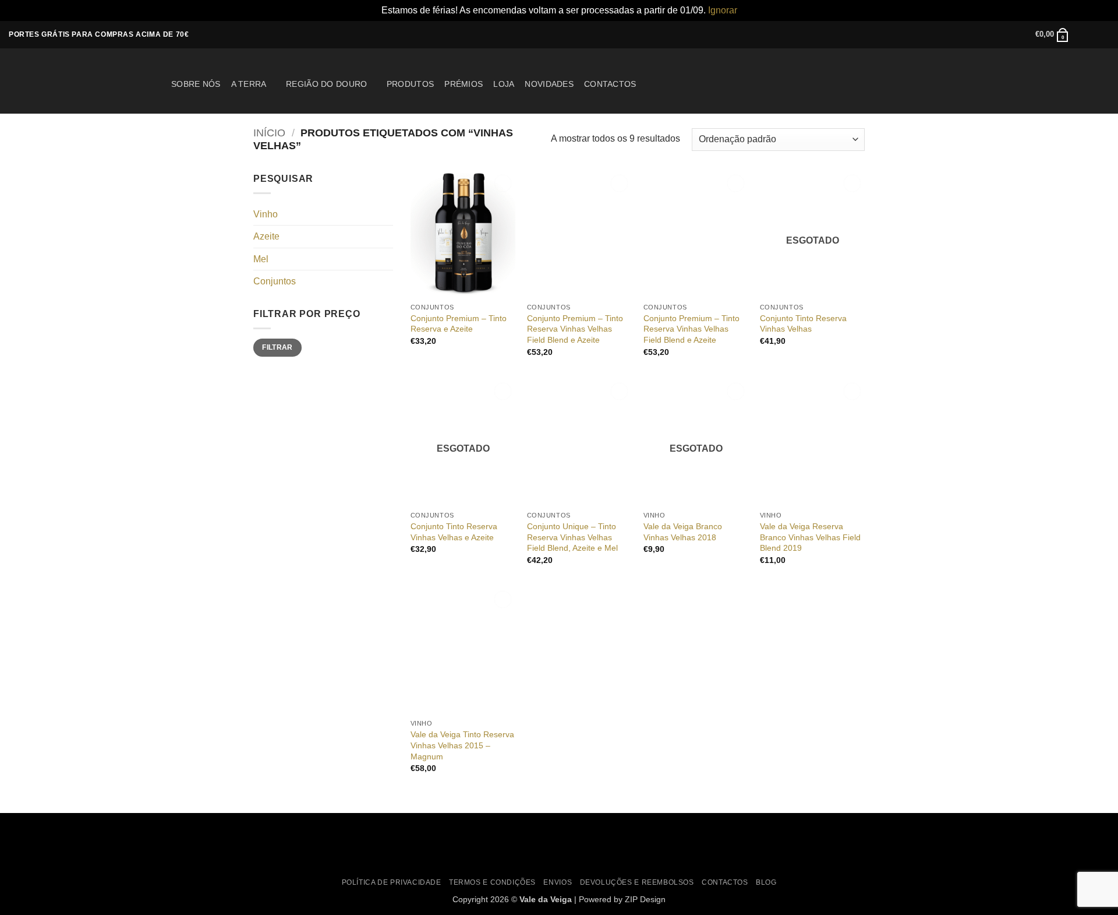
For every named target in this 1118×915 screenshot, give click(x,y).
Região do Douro (326, 84)
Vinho (265, 214)
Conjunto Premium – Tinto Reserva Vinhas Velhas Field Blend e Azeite (575, 329)
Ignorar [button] (722, 10)
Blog (766, 882)
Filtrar (277, 347)
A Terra (249, 84)
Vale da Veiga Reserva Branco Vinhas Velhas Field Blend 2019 (810, 537)
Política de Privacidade (391, 882)
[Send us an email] (1103, 34)
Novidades (549, 84)
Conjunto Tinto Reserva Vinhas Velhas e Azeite (454, 532)
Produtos (410, 84)
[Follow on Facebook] (1081, 34)
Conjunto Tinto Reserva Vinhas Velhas (803, 324)
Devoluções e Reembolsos (637, 882)
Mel (260, 259)
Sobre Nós (196, 84)
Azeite (266, 236)
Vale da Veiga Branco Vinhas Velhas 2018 (682, 532)
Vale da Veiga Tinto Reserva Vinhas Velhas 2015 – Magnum (462, 745)
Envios (557, 882)
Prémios (463, 84)
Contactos (610, 84)
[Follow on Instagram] (1092, 34)
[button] (1052, 34)
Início (269, 132)
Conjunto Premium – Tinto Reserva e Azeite (459, 324)
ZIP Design (645, 899)
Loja (503, 84)
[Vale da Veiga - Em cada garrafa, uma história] (81, 80)
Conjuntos (274, 281)
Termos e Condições (492, 882)
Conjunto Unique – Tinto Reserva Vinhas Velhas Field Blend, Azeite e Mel (572, 537)
